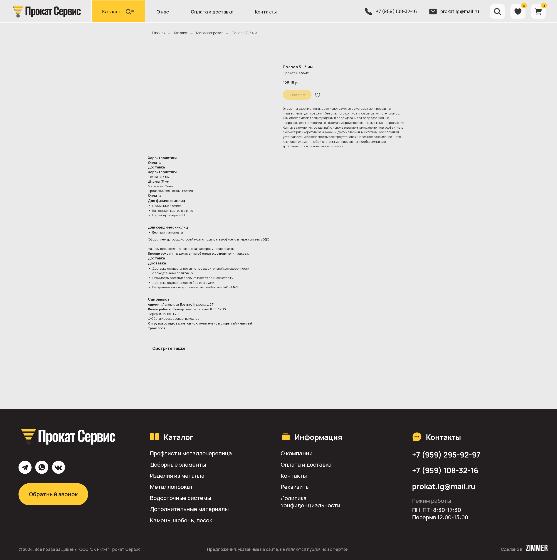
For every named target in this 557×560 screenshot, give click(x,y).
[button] (118, 11)
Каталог (181, 33)
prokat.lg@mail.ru (459, 11)
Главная (158, 33)
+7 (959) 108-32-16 (396, 11)
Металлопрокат (209, 33)
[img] (46, 11)
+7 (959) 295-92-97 (446, 455)
